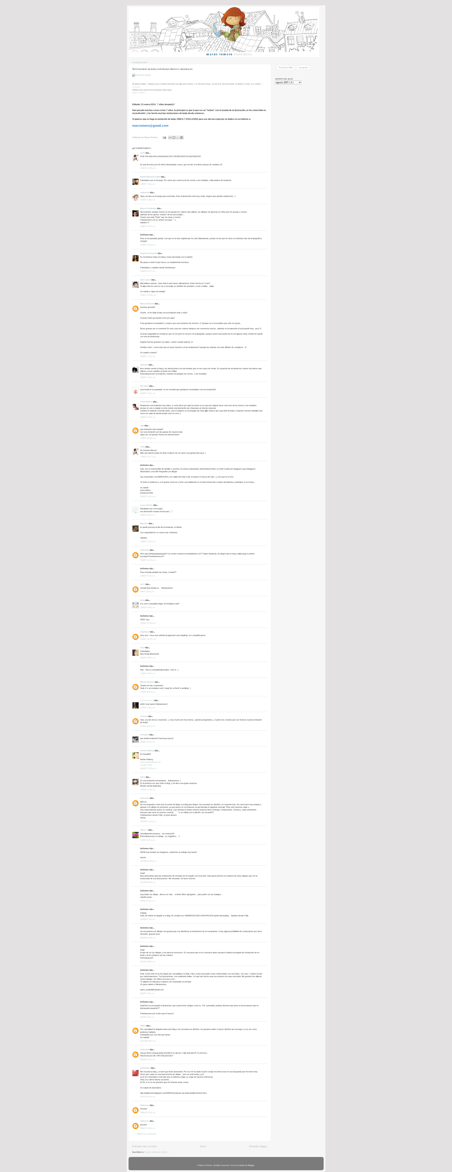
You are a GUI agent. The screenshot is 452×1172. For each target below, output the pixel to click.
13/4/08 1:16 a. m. (147, 919)
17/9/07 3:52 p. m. (147, 708)
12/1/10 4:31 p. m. (147, 1096)
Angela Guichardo (149, 253)
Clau (142, 647)
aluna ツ (144, 830)
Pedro (143, 1026)
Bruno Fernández (148, 208)
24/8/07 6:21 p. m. (147, 576)
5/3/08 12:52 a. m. (147, 901)
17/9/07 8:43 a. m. (147, 692)
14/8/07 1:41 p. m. (147, 184)
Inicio (203, 1146)
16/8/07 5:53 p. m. (147, 417)
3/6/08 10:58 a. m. (147, 961)
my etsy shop (146, 765)
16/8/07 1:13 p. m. (147, 356)
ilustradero (145, 1068)
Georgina (144, 735)
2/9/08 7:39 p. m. (147, 993)
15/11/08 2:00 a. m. (148, 1041)
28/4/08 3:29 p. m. (147, 938)
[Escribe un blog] (174, 137)
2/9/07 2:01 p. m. (147, 591)
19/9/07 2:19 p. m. (147, 790)
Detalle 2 (142, 93)
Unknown (145, 550)
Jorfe (142, 153)
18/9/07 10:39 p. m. (148, 768)
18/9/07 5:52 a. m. (147, 742)
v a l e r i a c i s (147, 700)
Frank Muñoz (146, 402)
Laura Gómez (146, 505)
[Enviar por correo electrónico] (170, 137)
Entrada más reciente (144, 1146)
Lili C (142, 584)
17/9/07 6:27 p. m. (147, 726)
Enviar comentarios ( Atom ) (156, 1152)
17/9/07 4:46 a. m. (147, 673)
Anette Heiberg (147, 750)
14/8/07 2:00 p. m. (147, 200)
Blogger (251, 1165)
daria (142, 600)
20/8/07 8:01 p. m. (147, 515)
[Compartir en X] (178, 137)
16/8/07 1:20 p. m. (147, 377)
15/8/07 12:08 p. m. (148, 295)
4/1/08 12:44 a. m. (147, 840)
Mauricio (144, 523)
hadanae (144, 365)
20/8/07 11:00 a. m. (148, 496)
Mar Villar (144, 386)
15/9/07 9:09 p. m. (147, 607)
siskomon (145, 192)
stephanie (145, 632)
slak (142, 425)
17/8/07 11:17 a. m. (148, 457)
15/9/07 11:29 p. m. (148, 623)
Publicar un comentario (146, 1134)
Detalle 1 (135, 93)
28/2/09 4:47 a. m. (147, 1059)
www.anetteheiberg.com (150, 762)
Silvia (143, 777)
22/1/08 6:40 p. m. (147, 882)
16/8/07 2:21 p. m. (147, 393)
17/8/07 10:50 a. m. (148, 438)
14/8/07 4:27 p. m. (147, 226)
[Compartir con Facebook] (181, 137)
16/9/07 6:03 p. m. (147, 658)
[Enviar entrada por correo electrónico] (164, 137)
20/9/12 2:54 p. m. (147, 1112)
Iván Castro (145, 280)
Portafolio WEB (286, 67)
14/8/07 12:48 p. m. (148, 168)
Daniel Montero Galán (150, 177)
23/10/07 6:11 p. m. (148, 821)
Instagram (303, 67)
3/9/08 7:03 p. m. (147, 1017)
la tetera (144, 716)
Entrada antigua (258, 1146)
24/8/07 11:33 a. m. (148, 560)
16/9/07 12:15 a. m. (148, 639)
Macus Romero (147, 304)
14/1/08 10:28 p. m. (148, 861)
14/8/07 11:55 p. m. (148, 245)
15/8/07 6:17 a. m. (147, 271)
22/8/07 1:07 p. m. (147, 541)
